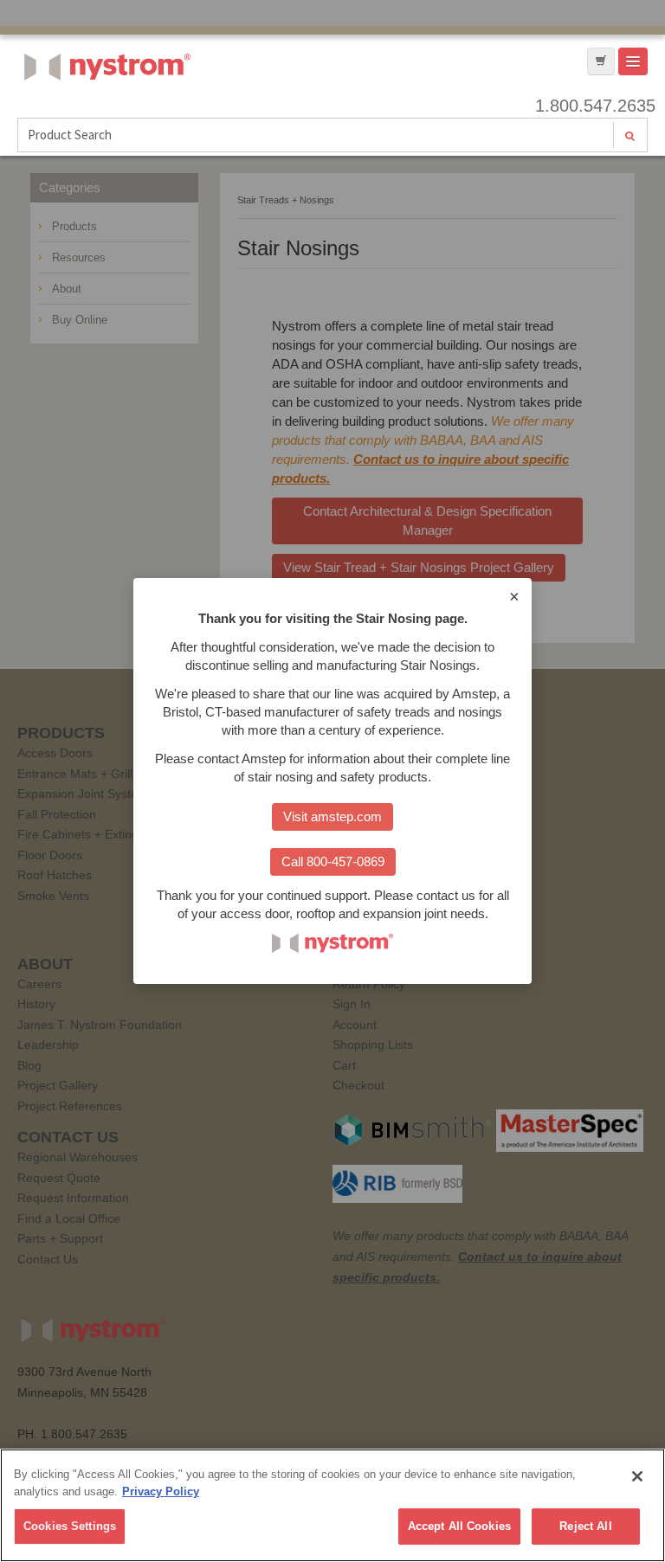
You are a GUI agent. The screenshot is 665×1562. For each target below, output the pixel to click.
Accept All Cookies (459, 1526)
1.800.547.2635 (591, 105)
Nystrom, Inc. (103, 110)
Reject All (585, 1526)
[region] (332, 1505)
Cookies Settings (69, 1526)
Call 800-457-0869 (332, 861)
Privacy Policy (160, 1491)
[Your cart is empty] (601, 61)
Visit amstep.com (332, 816)
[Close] (637, 1476)
